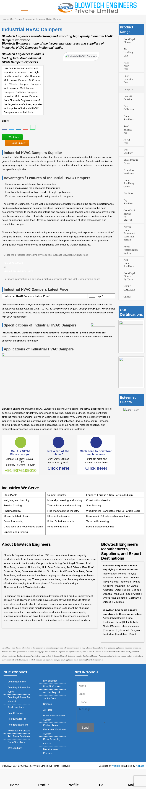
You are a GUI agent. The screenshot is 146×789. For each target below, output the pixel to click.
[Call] (102, 775)
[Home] (14, 775)
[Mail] (131, 775)
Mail (131, 785)
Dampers (29, 19)
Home (5, 19)
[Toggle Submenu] (121, 41)
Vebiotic (116, 766)
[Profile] (43, 775)
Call (102, 785)
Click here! (58, 468)
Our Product (16, 19)
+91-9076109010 (20, 470)
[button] (24, 6)
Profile (43, 785)
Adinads (140, 766)
